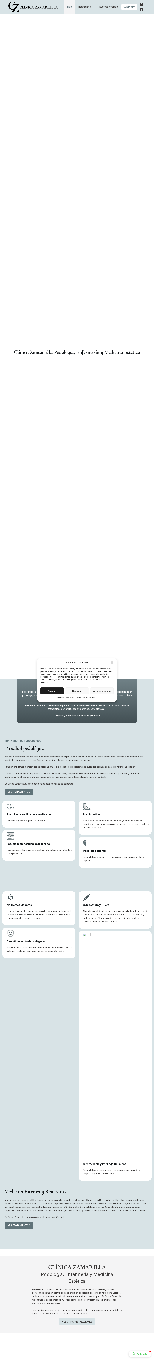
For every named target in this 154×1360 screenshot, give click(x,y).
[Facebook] (141, 9)
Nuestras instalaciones (110, 6)
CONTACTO (129, 7)
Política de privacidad (85, 698)
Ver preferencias (102, 690)
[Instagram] (141, 4)
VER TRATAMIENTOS (19, 791)
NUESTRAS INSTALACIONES (77, 1321)
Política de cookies (65, 698)
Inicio (69, 6)
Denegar (77, 690)
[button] (112, 662)
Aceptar (52, 690)
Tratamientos (84, 6)
